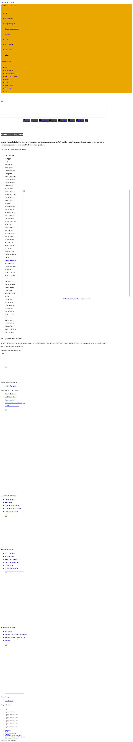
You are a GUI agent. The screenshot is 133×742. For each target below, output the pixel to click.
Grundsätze (8, 734)
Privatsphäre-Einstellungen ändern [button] (13, 735)
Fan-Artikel (9, 701)
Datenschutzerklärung (10, 733)
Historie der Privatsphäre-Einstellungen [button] (14, 737)
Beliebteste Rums (10, 397)
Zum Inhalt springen (7, 2)
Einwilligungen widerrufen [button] (11, 738)
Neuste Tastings (10, 394)
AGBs (6, 732)
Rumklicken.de (10, 260)
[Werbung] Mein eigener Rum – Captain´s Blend (76, 298)
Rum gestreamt (10, 400)
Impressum (7, 730)
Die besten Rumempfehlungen (15, 403)
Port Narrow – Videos (12, 406)
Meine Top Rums (10, 386)
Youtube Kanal (50, 343)
